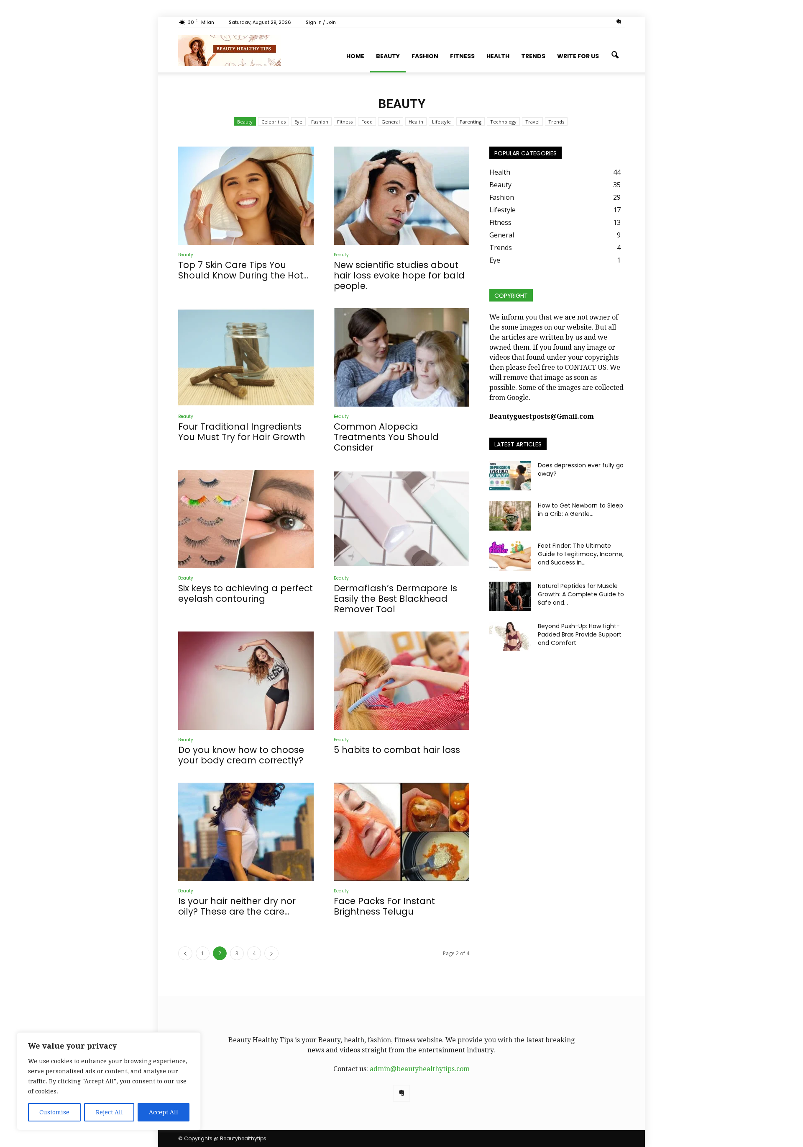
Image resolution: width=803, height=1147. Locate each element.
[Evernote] (618, 22)
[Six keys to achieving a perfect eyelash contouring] (246, 519)
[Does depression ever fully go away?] (510, 475)
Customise (54, 1112)
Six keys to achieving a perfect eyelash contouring (245, 593)
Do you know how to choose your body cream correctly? (241, 755)
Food (367, 122)
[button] (615, 55)
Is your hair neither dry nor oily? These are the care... (237, 906)
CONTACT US (585, 367)
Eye (298, 122)
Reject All (109, 1112)
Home (355, 56)
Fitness (462, 56)
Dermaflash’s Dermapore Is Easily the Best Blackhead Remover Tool (395, 598)
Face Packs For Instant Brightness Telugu (384, 906)
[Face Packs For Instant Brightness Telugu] (401, 832)
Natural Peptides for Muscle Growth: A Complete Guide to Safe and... (581, 594)
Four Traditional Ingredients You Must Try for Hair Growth (241, 431)
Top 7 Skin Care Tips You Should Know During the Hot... (243, 270)
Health (497, 56)
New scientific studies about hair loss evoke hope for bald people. (399, 275)
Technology (503, 122)
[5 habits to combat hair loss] (401, 680)
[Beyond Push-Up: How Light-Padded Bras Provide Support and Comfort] (510, 636)
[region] (109, 1081)
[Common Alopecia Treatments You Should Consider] (401, 357)
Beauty (388, 56)
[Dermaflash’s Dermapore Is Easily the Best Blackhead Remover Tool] (401, 519)
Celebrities (273, 122)
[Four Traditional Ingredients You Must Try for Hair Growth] (246, 357)
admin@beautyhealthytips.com (420, 1069)
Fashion (425, 56)
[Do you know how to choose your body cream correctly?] (246, 680)
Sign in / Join (321, 22)
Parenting (470, 122)
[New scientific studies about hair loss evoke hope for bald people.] (401, 196)
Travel (532, 122)
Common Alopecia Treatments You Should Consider (386, 437)
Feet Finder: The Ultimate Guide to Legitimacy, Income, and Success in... (581, 554)
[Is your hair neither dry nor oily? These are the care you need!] (246, 832)
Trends (533, 56)
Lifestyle (441, 122)
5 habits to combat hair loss (397, 750)
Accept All (163, 1112)
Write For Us (578, 56)
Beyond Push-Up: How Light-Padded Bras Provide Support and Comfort (579, 634)
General (390, 122)
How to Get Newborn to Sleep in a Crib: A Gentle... (580, 509)
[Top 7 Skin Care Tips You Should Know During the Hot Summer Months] (246, 196)
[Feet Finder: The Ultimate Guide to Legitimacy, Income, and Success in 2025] (510, 556)
